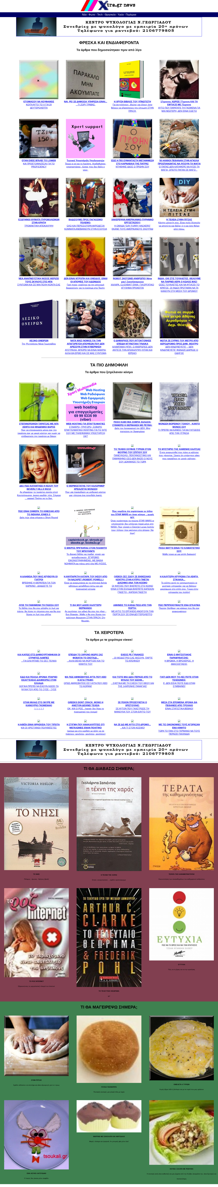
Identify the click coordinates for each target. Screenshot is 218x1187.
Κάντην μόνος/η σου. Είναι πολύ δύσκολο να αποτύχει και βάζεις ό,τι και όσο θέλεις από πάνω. (179, 224)
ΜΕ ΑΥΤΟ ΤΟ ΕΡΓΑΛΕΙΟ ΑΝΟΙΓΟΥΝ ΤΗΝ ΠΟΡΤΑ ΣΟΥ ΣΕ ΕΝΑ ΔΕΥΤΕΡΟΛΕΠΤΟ (132, 610)
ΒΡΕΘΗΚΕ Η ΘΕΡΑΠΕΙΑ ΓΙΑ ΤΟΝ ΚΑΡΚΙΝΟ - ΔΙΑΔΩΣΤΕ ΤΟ (39, 581)
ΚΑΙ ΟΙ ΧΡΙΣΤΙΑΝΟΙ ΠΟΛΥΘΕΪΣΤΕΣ (39, 726)
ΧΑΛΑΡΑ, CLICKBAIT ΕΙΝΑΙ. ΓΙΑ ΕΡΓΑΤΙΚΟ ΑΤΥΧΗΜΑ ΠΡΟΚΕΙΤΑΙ (132, 283)
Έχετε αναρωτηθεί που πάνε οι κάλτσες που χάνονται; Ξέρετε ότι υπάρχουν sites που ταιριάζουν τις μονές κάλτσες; (179, 454)
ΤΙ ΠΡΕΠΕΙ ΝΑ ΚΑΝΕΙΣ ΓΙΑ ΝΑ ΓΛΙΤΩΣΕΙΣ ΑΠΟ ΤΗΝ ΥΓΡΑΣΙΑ (179, 428)
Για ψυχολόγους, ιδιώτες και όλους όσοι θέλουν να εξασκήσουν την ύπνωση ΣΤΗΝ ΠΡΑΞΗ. (132, 106)
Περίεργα (131, 14)
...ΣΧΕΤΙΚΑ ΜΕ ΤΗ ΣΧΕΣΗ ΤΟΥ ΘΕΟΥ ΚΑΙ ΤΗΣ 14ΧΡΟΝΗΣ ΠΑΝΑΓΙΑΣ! (132, 681)
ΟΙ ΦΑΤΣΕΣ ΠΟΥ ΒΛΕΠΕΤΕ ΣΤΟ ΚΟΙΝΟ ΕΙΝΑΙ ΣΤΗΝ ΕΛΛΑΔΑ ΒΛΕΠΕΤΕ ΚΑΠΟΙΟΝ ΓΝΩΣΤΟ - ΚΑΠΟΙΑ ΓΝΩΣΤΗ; (132, 584)
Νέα (84, 14)
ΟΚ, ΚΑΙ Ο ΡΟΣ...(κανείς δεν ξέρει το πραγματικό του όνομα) (85, 707)
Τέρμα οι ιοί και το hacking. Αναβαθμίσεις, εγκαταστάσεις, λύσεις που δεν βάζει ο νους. (85, 165)
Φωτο (92, 14)
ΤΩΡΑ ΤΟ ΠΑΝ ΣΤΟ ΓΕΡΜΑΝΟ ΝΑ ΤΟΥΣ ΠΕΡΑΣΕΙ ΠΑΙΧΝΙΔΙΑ (179, 729)
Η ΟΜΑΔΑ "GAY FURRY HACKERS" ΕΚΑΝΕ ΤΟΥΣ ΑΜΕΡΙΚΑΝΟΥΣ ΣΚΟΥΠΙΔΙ (132, 224)
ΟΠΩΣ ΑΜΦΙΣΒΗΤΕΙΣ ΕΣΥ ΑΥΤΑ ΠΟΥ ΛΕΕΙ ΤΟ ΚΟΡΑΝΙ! (85, 681)
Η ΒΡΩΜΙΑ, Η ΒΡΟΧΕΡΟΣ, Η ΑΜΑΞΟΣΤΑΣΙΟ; (179, 659)
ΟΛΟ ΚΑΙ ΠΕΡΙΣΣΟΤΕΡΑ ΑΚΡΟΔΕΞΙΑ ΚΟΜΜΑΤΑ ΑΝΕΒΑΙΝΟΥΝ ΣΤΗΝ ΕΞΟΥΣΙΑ (85, 224)
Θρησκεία (110, 14)
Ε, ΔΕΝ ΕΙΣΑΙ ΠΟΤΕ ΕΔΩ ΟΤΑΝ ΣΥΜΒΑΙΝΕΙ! (179, 681)
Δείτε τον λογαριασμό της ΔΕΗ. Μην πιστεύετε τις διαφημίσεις (132, 426)
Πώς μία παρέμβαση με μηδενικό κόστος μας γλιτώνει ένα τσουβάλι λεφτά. (85, 490)
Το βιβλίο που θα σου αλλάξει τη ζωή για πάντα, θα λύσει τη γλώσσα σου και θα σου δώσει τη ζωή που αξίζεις (39, 610)
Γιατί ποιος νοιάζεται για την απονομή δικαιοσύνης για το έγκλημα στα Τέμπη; (85, 283)
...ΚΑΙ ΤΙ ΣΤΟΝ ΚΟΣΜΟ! (132, 726)
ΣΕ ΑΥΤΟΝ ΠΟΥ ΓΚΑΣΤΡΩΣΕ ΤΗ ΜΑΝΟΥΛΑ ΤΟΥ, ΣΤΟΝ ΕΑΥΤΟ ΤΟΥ (132, 707)
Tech (100, 14)
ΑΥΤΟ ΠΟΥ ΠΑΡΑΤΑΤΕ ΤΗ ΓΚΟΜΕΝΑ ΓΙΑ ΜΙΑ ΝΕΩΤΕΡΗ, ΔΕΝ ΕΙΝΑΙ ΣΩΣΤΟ (179, 106)
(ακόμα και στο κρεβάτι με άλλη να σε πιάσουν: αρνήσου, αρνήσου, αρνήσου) (85, 729)
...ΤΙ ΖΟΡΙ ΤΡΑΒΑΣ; (85, 103)
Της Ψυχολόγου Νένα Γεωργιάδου (39, 342)
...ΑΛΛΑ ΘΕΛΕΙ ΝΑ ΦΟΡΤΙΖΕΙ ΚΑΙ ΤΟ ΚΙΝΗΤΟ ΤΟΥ (85, 659)
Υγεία (121, 14)
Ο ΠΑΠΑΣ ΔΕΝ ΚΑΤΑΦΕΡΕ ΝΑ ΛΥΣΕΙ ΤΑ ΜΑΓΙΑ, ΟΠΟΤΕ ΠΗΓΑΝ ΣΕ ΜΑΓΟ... (179, 165)
